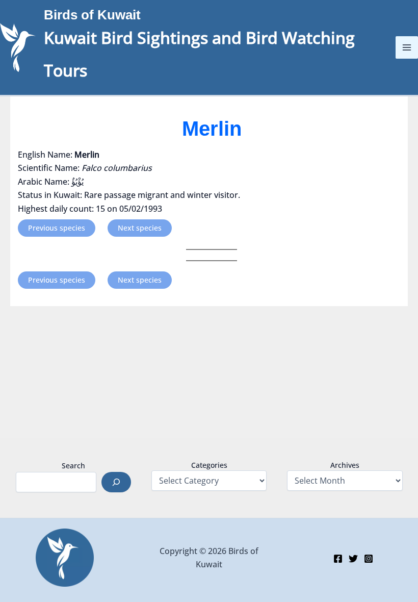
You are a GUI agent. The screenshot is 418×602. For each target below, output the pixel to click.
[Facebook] (338, 558)
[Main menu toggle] (407, 47)
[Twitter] (353, 558)
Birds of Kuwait (92, 14)
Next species (140, 228)
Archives (344, 465)
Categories (209, 465)
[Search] (116, 482)
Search (73, 465)
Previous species (56, 228)
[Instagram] (368, 558)
